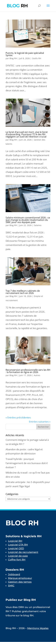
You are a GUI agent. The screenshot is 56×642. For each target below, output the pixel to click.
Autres (37, 375)
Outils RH (36, 58)
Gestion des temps (20, 581)
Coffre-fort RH (16, 559)
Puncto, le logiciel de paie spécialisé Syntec (25, 54)
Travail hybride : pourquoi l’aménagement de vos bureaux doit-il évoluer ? (27, 463)
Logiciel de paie (18, 555)
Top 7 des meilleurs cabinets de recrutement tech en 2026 (23, 292)
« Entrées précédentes (18, 417)
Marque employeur (20, 578)
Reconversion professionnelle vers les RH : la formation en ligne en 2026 (28, 371)
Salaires (37, 225)
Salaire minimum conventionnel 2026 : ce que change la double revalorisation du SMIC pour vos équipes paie (28, 220)
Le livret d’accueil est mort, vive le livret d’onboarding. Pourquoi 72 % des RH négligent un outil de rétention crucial (27, 134)
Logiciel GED (16, 548)
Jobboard (14, 574)
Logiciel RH (15, 541)
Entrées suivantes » (39, 421)
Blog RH (13, 58)
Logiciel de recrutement (23, 552)
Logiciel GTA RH (18, 544)
